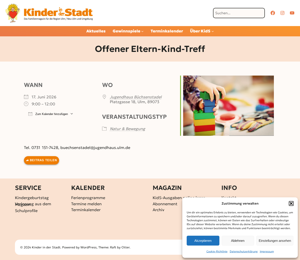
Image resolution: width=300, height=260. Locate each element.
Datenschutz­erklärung (244, 251)
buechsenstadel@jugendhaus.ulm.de (95, 147)
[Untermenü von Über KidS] (212, 31)
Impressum (267, 251)
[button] (291, 203)
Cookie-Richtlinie (217, 251)
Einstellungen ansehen (275, 240)
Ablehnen (237, 240)
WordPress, (89, 247)
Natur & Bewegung (127, 128)
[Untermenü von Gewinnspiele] (142, 31)
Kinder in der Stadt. (46, 247)
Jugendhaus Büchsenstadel (136, 96)
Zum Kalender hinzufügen (51, 114)
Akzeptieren (202, 240)
